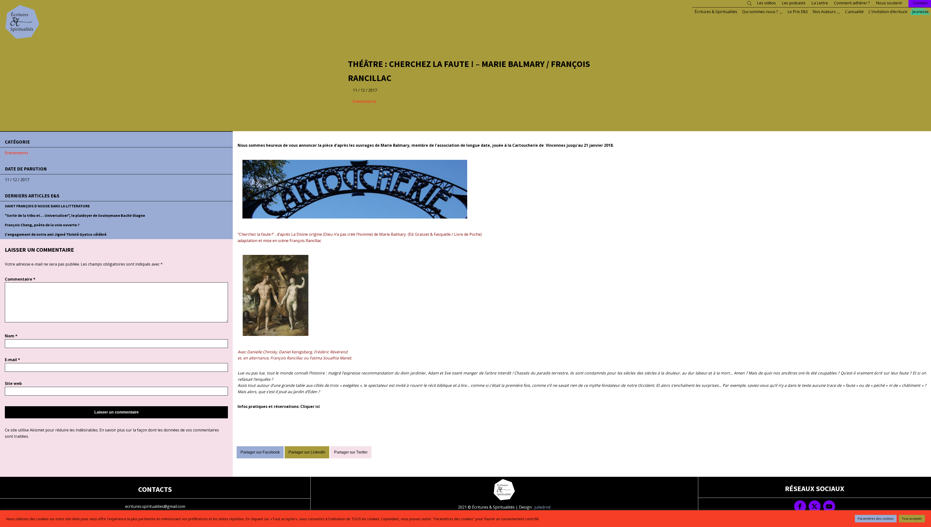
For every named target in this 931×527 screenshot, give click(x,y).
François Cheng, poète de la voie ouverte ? (42, 224)
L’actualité (854, 11)
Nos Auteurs (824, 11)
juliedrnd (542, 507)
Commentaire (20, 279)
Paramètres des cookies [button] (876, 518)
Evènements (364, 101)
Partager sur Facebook (260, 452)
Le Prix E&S (797, 11)
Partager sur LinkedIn (307, 452)
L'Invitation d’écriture (887, 11)
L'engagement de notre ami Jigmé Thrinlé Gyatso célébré (55, 234)
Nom (11, 336)
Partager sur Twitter (351, 452)
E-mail (12, 359)
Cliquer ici (310, 406)
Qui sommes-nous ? (760, 11)
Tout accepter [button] (912, 518)
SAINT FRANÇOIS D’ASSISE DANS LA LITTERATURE (47, 205)
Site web (13, 383)
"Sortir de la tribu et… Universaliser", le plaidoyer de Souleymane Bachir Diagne (75, 215)
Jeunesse (920, 11)
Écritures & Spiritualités (716, 11)
